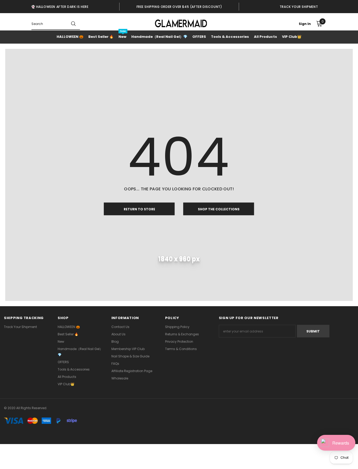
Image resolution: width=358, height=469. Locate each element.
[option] (60, 6)
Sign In (305, 24)
